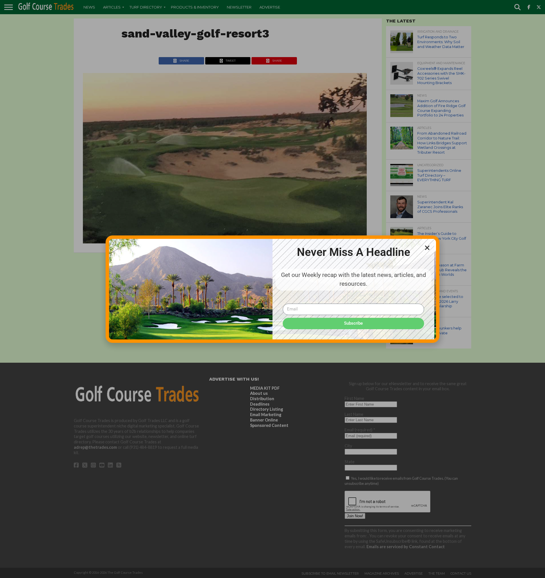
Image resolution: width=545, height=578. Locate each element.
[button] (427, 248)
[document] (272, 289)
